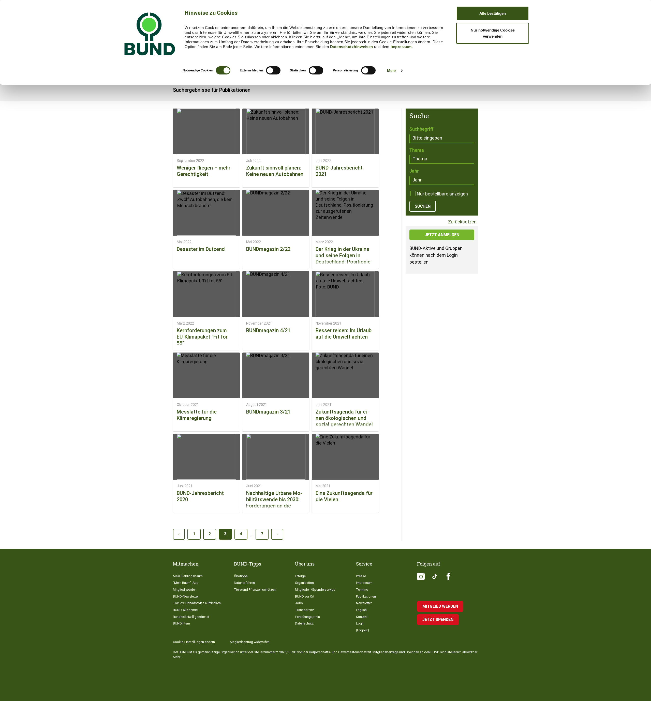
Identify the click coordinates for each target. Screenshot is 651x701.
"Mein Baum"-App (186, 583)
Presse (361, 576)
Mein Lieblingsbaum (188, 576)
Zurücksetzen (462, 222)
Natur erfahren (244, 583)
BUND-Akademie (185, 610)
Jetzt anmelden (442, 234)
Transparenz (304, 610)
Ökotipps (241, 576)
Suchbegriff (421, 129)
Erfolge (300, 576)
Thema (416, 150)
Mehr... (177, 657)
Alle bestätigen (492, 13)
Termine (362, 589)
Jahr (414, 171)
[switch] (273, 70)
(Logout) (362, 630)
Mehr (391, 70)
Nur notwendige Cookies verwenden (493, 33)
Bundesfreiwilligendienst (191, 617)
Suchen (423, 206)
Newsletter (364, 603)
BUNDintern (181, 623)
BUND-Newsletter (186, 596)
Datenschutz (304, 623)
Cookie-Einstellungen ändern (194, 642)
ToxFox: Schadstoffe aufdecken (197, 603)
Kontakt (361, 617)
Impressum (401, 46)
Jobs (299, 603)
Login (360, 623)
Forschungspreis (307, 617)
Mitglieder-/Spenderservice (315, 589)
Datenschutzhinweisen (351, 46)
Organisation (304, 583)
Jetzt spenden (437, 619)
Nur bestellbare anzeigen (442, 193)
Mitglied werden (185, 589)
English (361, 610)
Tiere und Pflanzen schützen (255, 589)
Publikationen (366, 596)
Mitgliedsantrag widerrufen (250, 642)
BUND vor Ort (304, 596)
